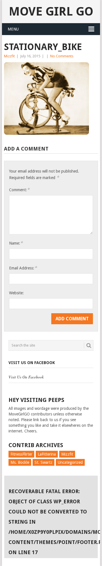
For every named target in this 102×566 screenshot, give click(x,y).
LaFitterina (47, 454)
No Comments (61, 56)
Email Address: (23, 268)
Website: (16, 293)
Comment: (19, 189)
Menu (13, 29)
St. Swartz (43, 462)
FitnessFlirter (21, 454)
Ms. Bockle (19, 462)
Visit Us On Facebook (31, 362)
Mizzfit (9, 56)
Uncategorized (70, 462)
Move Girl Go (51, 11)
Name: (16, 243)
